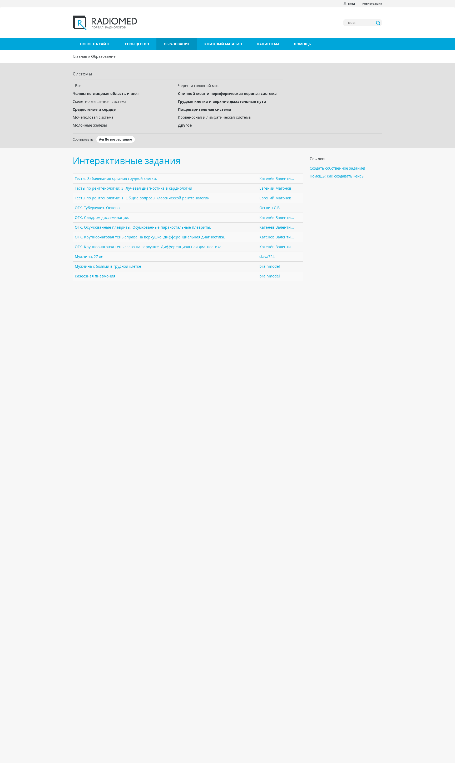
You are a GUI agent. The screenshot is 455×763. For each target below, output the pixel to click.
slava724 (267, 256)
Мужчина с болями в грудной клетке (108, 266)
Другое (185, 125)
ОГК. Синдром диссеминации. (102, 217)
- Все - (78, 85)
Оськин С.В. (269, 207)
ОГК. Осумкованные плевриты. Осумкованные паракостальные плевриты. (143, 227)
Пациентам (268, 44)
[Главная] (105, 23)
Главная (80, 56)
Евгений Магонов (275, 188)
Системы (82, 74)
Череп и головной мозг (199, 85)
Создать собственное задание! (337, 168)
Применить (378, 23)
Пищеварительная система (204, 109)
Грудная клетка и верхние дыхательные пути (222, 101)
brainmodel (269, 266)
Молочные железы (90, 125)
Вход (351, 4)
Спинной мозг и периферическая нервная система (227, 93)
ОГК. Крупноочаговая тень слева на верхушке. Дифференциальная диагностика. (148, 246)
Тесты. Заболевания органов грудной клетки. (116, 178)
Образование (177, 44)
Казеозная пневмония (95, 276)
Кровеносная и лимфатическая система (214, 117)
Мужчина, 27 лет (90, 256)
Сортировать (83, 139)
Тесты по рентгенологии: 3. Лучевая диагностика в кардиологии (133, 188)
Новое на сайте (95, 44)
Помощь (302, 44)
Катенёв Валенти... (276, 178)
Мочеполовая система (93, 117)
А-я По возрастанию (115, 139)
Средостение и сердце (94, 109)
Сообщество (137, 44)
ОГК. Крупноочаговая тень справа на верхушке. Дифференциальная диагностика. (150, 236)
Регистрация (372, 4)
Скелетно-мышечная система (99, 101)
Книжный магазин (223, 44)
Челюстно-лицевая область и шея (106, 93)
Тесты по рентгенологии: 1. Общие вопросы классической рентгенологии (142, 197)
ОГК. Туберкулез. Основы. (98, 207)
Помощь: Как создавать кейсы (337, 176)
